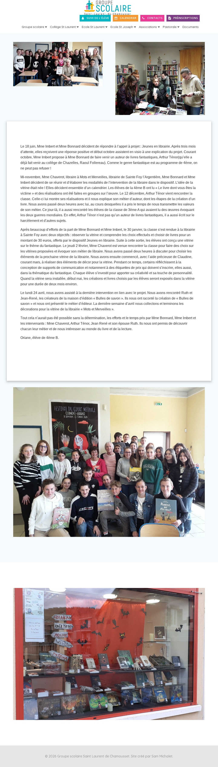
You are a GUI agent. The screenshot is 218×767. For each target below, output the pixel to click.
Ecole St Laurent (93, 27)
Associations (148, 27)
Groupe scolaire (33, 27)
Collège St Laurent (63, 27)
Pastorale (169, 27)
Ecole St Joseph (121, 27)
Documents (190, 27)
